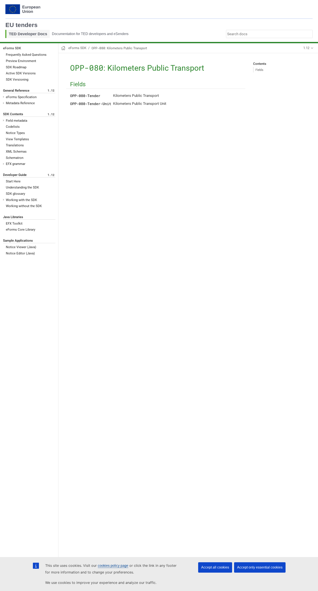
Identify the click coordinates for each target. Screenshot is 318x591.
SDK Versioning (17, 79)
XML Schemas (16, 151)
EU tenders (21, 25)
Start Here (13, 181)
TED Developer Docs (28, 34)
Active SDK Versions (21, 73)
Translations (15, 145)
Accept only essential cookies (260, 567)
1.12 (306, 48)
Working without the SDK (24, 206)
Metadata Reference (20, 103)
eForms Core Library (20, 230)
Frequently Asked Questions (26, 55)
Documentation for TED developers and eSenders (90, 34)
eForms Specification (21, 97)
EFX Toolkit (14, 223)
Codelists (13, 127)
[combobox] (269, 34)
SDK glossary (15, 194)
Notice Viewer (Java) (21, 247)
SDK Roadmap (16, 67)
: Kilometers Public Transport (119, 48)
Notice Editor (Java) (20, 253)
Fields (259, 70)
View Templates (17, 139)
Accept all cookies (215, 567)
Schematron (14, 158)
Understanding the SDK (22, 187)
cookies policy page (113, 565)
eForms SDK (12, 48)
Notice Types (15, 133)
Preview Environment (21, 61)
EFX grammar (15, 164)
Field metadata (16, 121)
